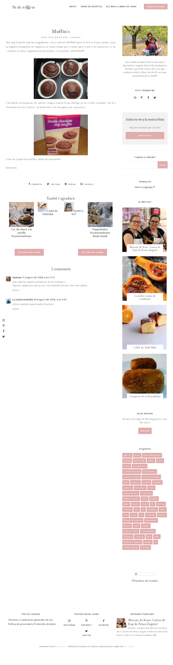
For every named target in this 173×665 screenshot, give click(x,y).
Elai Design (129, 646)
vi (156, 542)
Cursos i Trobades (151, 477)
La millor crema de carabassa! (145, 297)
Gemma (16, 278)
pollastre (151, 515)
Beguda (127, 460)
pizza (133, 515)
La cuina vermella (22, 300)
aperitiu (127, 455)
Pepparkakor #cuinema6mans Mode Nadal (100, 232)
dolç (126, 482)
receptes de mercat (133, 520)
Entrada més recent (29, 252)
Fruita (151, 487)
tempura (128, 536)
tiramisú (140, 536)
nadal (145, 504)
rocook (127, 525)
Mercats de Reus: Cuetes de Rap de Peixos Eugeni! (145, 248)
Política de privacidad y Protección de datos (32, 624)
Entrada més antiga (92, 252)
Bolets (151, 460)
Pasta (162, 509)
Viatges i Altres (131, 547)
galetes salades (131, 498)
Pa (143, 509)
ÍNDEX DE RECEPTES (91, 6)
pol (141, 515)
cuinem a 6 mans (131, 477)
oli (152, 504)
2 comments (75, 37)
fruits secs (146, 493)
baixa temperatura (152, 455)
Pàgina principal (156, 6)
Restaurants (151, 520)
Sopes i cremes (131, 531)
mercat (135, 504)
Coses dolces (150, 471)
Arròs (137, 455)
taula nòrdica (148, 531)
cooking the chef (132, 471)
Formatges (140, 487)
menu (126, 504)
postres (161, 515)
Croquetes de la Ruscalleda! (145, 396)
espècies (128, 487)
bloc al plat (139, 460)
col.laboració (139, 466)
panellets (152, 509)
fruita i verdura (131, 493)
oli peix (160, 504)
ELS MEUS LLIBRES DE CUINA (121, 6)
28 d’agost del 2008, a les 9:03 (50, 300)
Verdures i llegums (132, 542)
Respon (15, 290)
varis (157, 536)
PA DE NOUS (61, 646)
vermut (148, 542)
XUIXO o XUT (77, 213)
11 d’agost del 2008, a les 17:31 (38, 278)
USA (149, 536)
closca (127, 466)
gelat (144, 498)
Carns (160, 460)
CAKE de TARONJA (50, 213)
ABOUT (73, 6)
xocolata (145, 547)
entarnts (135, 482)
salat (136, 525)
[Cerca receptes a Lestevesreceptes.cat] (145, 581)
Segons (145, 525)
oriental (127, 509)
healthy (154, 498)
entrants (157, 482)
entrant (146, 482)
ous (136, 509)
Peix (126, 515)
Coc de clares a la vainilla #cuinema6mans (21, 232)
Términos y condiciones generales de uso (30, 620)
